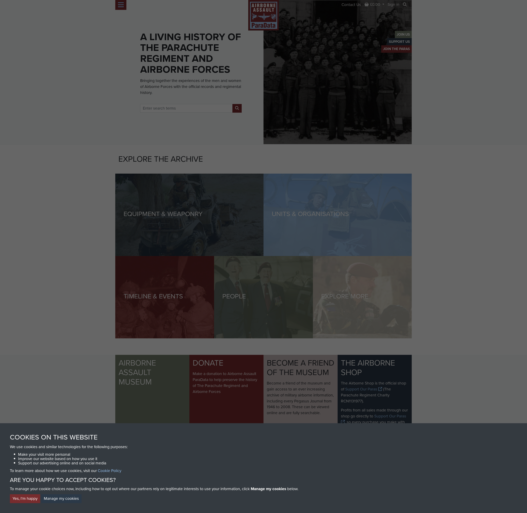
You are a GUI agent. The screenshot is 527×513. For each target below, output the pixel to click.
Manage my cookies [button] (61, 498)
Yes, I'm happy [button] (25, 498)
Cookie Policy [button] (109, 471)
